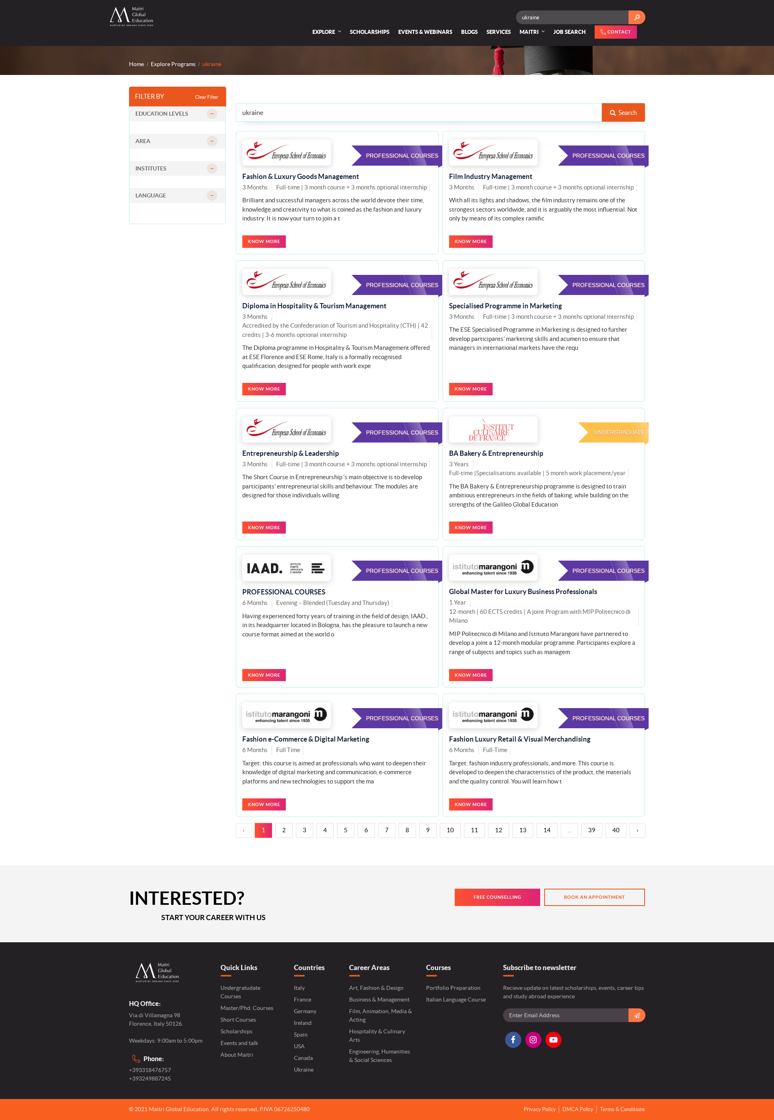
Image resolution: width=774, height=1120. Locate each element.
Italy (299, 988)
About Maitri (237, 1054)
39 (591, 830)
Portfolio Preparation (453, 988)
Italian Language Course (456, 999)
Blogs (469, 32)
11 (474, 830)
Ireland (303, 1023)
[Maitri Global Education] (135, 16)
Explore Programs (173, 64)
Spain (301, 1034)
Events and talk (239, 1043)
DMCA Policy (577, 1109)
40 (616, 830)
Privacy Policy (540, 1109)
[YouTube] (553, 1040)
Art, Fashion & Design (376, 988)
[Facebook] (513, 1040)
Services (499, 32)
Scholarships (369, 32)
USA (299, 1046)
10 (450, 830)
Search (626, 112)
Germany (305, 1011)
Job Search (569, 32)
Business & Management (379, 999)
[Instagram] (533, 1040)
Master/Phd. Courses (247, 1008)
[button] (177, 113)
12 (498, 830)
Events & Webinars (425, 32)
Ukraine (304, 1069)
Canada (303, 1058)
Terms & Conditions (622, 1109)
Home (136, 64)
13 (522, 830)
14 (547, 830)
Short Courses (238, 1019)
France (302, 999)
